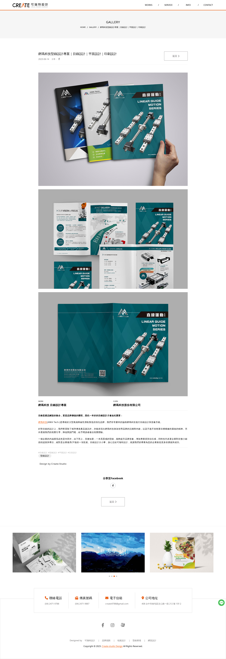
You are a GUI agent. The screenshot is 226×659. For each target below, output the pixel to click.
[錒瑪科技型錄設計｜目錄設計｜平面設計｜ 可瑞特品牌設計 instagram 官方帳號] (112, 625)
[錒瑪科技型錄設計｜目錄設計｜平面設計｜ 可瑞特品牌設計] (30, 5)
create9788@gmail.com (116, 603)
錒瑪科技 (42, 422)
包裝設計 (123, 640)
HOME (83, 27)
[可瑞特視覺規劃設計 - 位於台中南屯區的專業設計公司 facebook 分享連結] (59, 59)
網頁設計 (152, 640)
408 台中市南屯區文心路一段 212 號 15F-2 (161, 603)
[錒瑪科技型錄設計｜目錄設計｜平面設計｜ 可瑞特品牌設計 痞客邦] (123, 625)
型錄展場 (139, 640)
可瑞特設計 (92, 640)
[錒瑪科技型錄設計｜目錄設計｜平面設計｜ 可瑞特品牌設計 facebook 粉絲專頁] (102, 625)
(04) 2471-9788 (52, 603)
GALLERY (93, 27)
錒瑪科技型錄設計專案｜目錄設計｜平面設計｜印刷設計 (123, 27)
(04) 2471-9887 (82, 603)
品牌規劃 (108, 640)
